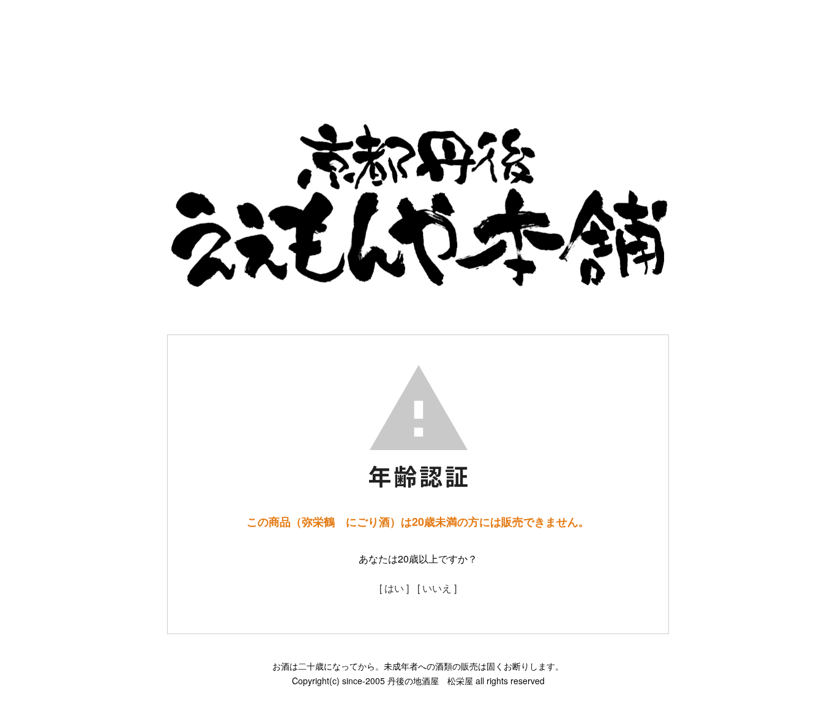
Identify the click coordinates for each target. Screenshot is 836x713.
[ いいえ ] (437, 588)
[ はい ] (394, 588)
